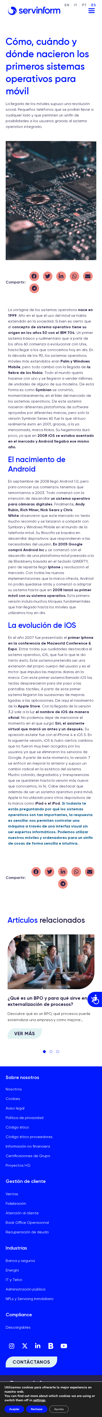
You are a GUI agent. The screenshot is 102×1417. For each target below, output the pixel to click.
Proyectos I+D (18, 1165)
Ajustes (59, 1409)
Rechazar (37, 1409)
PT (84, 5)
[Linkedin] (38, 1346)
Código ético (17, 1127)
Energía (12, 1270)
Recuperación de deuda (27, 1232)
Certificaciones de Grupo (28, 1156)
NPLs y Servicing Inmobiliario (30, 1298)
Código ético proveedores (29, 1137)
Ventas (12, 1194)
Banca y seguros (20, 1260)
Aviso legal (15, 1108)
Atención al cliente (22, 1213)
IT (75, 5)
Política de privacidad (24, 1117)
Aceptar (14, 1409)
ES (93, 5)
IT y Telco (14, 1279)
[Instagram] (12, 1346)
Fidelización (16, 1203)
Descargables (18, 1327)
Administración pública (25, 1289)
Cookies (13, 1098)
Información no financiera (28, 1146)
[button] (34, 276)
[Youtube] (64, 1346)
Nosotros (14, 1089)
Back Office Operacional (27, 1222)
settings (39, 1400)
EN (67, 5)
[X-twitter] (25, 1346)
